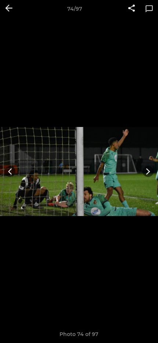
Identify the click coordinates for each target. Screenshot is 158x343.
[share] (131, 9)
